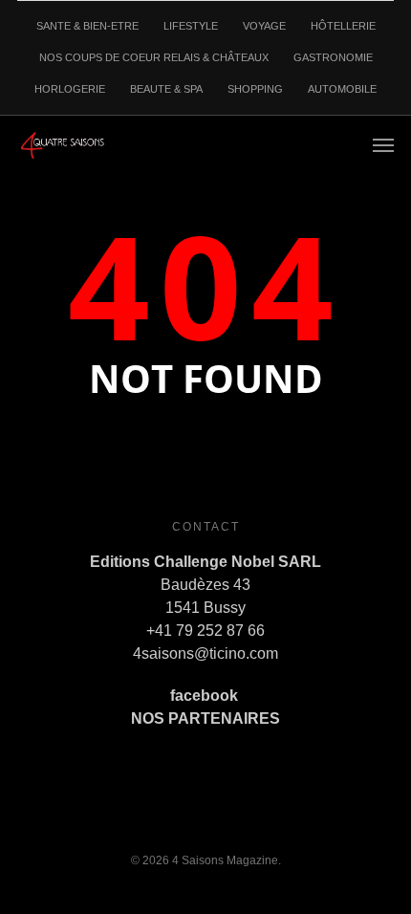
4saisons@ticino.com (205, 653)
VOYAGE (264, 26)
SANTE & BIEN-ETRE (87, 26)
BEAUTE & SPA (166, 89)
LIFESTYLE (190, 26)
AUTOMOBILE (342, 89)
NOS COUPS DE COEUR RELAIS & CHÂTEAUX (154, 57)
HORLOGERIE (69, 89)
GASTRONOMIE (333, 57)
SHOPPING (255, 89)
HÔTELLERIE (343, 26)
